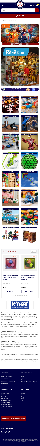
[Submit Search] (37, 10)
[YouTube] (9, 431)
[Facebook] (2, 431)
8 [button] (26, 295)
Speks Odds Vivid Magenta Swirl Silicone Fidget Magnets (11, 277)
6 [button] (22, 295)
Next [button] (35, 251)
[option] (20, 15)
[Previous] (1, 16)
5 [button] (20, 295)
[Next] (38, 16)
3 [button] (17, 295)
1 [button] (13, 295)
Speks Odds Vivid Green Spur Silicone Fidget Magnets (28, 277)
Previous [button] (32, 251)
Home (4, 20)
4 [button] (19, 295)
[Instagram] (6, 431)
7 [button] (24, 295)
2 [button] (15, 295)
